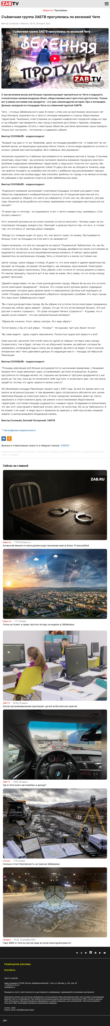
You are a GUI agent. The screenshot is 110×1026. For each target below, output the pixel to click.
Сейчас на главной (15, 465)
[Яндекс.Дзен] (91, 953)
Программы (60, 10)
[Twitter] (86, 953)
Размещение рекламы (17, 964)
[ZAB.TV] (10, 5)
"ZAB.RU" (65, 445)
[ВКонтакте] (77, 953)
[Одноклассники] (81, 953)
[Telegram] (95, 953)
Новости (47, 10)
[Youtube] (105, 953)
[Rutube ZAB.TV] (100, 953)
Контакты (9, 970)
